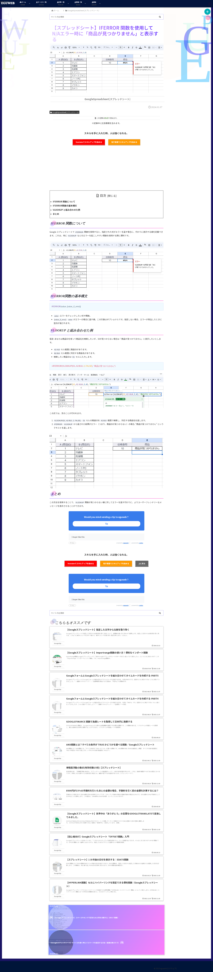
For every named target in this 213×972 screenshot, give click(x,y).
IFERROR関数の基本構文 (65, 205)
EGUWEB (8, 3)
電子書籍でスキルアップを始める (124, 142)
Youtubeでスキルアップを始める (89, 142)
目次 (103, 195)
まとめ (56, 213)
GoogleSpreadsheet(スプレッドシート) (65, 112)
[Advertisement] (106, 169)
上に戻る (141, 563)
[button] (160, 17)
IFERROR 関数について (64, 201)
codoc (141, 543)
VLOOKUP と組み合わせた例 (66, 209)
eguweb (126, 543)
